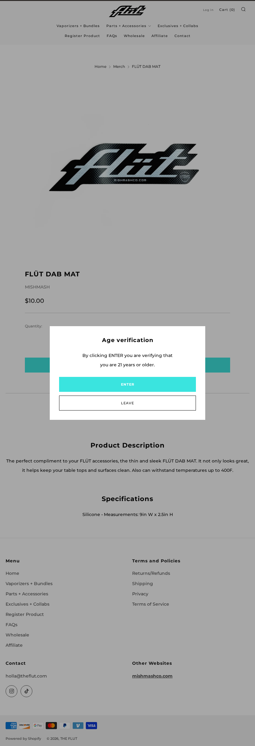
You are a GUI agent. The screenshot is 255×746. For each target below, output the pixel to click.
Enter (127, 384)
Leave (127, 403)
